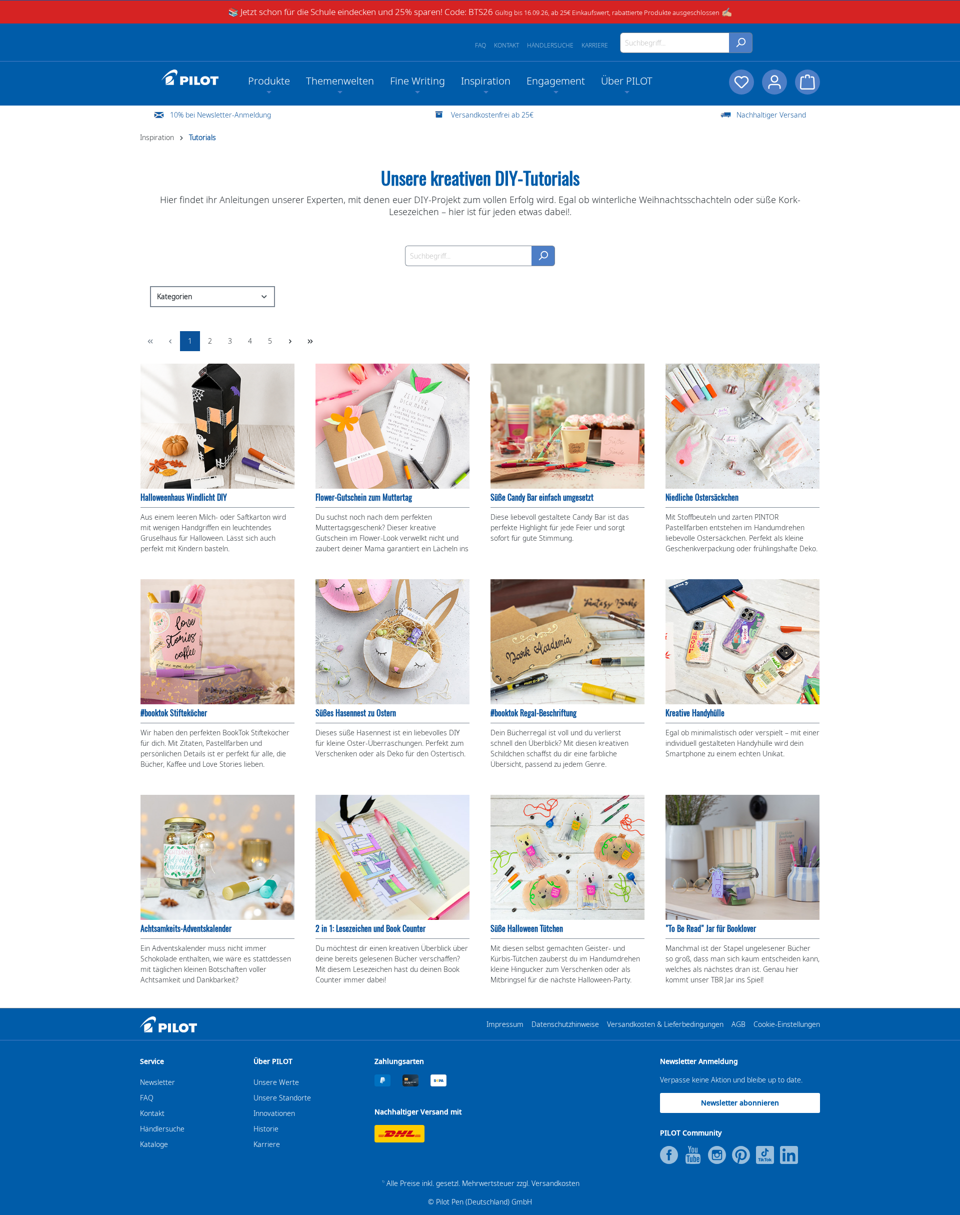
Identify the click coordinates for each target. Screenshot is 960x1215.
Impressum (505, 1024)
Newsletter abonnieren (740, 1102)
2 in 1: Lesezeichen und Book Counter (371, 928)
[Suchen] (740, 43)
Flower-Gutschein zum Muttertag (364, 497)
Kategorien (174, 296)
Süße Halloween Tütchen (526, 928)
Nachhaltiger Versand (771, 115)
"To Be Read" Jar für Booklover (711, 928)
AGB (739, 1024)
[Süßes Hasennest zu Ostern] (393, 641)
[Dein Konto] (774, 82)
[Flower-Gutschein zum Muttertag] (393, 426)
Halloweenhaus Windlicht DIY (183, 497)
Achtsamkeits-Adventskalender (186, 928)
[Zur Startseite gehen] (190, 78)
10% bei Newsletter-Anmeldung (220, 115)
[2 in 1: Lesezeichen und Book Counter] (393, 857)
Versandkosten (556, 1183)
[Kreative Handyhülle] (743, 641)
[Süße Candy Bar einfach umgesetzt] (567, 426)
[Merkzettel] (741, 82)
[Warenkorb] (807, 82)
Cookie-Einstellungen (787, 1024)
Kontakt (506, 45)
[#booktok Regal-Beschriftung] (567, 641)
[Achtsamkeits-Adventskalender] (217, 857)
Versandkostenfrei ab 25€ (492, 115)
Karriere (595, 45)
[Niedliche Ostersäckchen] (743, 426)
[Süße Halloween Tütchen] (567, 857)
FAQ (480, 45)
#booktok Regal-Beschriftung (533, 713)
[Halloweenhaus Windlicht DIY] (217, 426)
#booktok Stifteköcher (173, 713)
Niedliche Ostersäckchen (702, 497)
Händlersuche (550, 45)
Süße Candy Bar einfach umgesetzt (542, 497)
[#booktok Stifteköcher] (217, 641)
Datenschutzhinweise (565, 1024)
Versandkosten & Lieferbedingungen (665, 1024)
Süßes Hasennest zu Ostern (356, 713)
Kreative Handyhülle (695, 713)
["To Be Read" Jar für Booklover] (743, 857)
